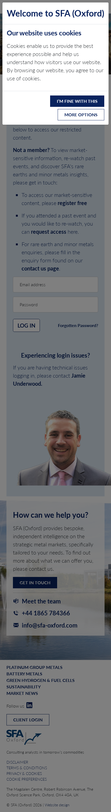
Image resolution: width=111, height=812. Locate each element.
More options (81, 114)
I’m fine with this (77, 101)
